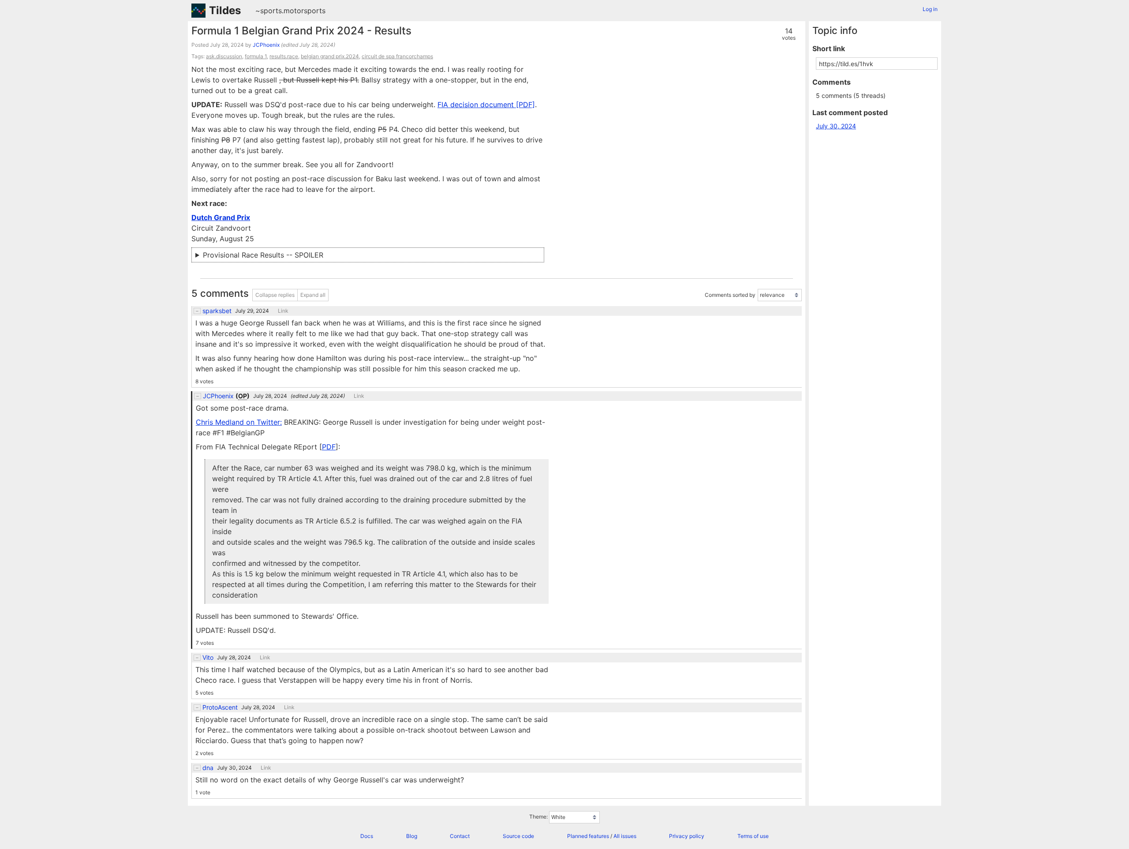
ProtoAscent (220, 707)
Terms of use (753, 836)
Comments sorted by (730, 295)
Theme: (538, 816)
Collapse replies (275, 295)
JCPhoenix (266, 44)
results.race (283, 56)
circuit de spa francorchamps (397, 56)
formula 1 (256, 56)
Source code (518, 836)
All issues (624, 836)
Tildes (225, 10)
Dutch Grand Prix (220, 217)
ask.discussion (224, 56)
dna (207, 768)
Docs (366, 836)
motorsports (304, 10)
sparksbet (217, 311)
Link (283, 311)
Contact (460, 836)
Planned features (588, 836)
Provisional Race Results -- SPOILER (263, 255)
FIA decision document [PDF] (486, 104)
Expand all (312, 295)
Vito (207, 658)
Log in (930, 9)
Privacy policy (686, 836)
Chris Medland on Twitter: (239, 422)
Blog (411, 836)
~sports (268, 10)
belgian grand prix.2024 (330, 56)
